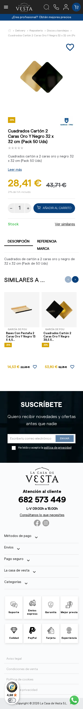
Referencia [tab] (47, 241)
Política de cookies (19, 679)
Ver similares (65, 224)
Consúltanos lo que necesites (42, 515)
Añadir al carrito (57, 208)
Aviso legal (14, 658)
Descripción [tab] (18, 241)
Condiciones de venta (22, 669)
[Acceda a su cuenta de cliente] (67, 7)
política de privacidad (57, 447)
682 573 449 (42, 500)
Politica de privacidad (21, 690)
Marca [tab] (43, 248)
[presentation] (68, 279)
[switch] (12, 700)
